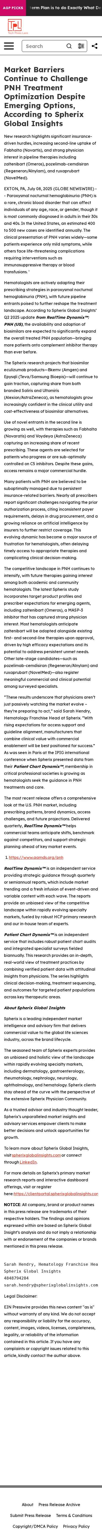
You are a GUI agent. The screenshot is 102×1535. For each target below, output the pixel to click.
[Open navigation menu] (9, 46)
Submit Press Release (30, 1515)
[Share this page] (94, 46)
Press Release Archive (59, 1504)
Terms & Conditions (74, 1515)
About (27, 1504)
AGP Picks (13, 8)
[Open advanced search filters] (81, 46)
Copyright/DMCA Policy (35, 1526)
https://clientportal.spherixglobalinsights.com (57, 1193)
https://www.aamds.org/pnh (36, 857)
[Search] (69, 46)
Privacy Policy (76, 1526)
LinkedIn (28, 1162)
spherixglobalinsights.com (36, 1155)
